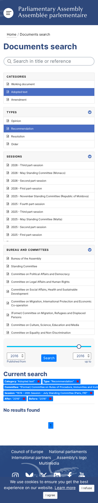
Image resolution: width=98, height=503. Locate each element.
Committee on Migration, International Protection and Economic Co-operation (51, 303)
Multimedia (49, 463)
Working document (23, 84)
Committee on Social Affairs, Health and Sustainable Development (44, 291)
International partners (31, 457)
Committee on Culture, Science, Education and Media (45, 325)
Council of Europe (27, 451)
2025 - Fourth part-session (28, 204)
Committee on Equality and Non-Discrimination (41, 332)
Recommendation (22, 128)
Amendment (18, 99)
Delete (37, 381)
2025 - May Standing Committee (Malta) (36, 219)
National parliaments (68, 451)
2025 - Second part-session (28, 227)
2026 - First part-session (26, 188)
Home (11, 34)
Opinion (16, 121)
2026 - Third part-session (27, 165)
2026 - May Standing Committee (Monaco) (38, 173)
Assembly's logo (72, 457)
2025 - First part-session (26, 234)
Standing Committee (24, 266)
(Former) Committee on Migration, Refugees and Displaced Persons (48, 315)
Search (49, 358)
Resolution (18, 136)
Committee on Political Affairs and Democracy (40, 274)
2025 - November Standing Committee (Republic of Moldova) (50, 196)
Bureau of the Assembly (26, 258)
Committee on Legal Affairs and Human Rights (40, 281)
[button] (90, 112)
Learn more (65, 487)
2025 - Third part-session (27, 211)
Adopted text (19, 92)
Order (14, 144)
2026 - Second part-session (28, 180)
